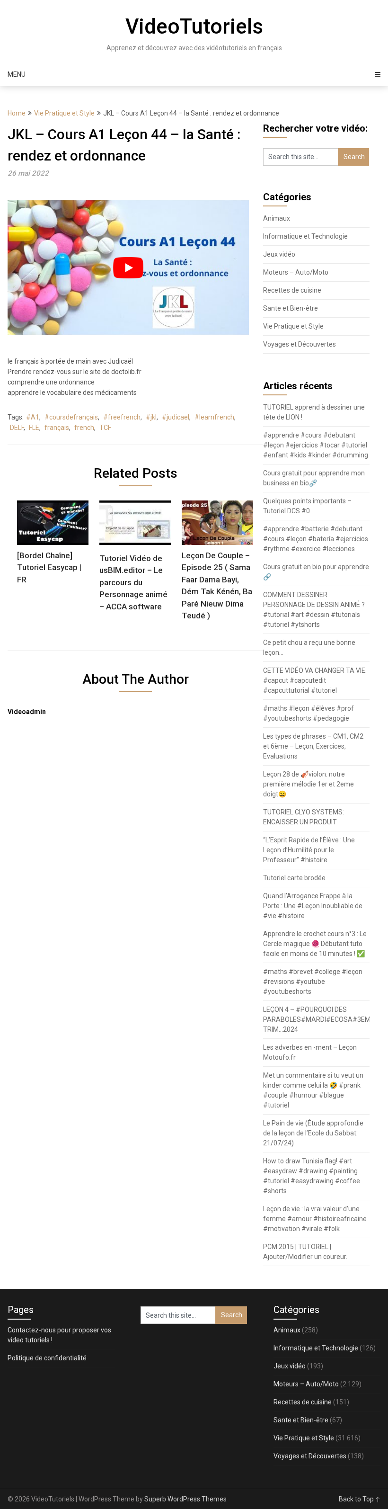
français (56, 427)
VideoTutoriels (194, 26)
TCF (105, 427)
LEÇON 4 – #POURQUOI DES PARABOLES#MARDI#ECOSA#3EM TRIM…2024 (316, 1019)
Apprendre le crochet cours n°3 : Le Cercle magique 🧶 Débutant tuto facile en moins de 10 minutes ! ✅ (315, 943)
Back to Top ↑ (359, 1499)
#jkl (151, 417)
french (84, 427)
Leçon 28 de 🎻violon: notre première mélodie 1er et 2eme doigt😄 (308, 784)
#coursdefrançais (71, 417)
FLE (34, 427)
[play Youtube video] (128, 268)
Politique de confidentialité (47, 1358)
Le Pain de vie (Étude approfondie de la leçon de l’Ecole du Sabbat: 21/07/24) (313, 1133)
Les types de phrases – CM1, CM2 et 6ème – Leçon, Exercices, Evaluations (313, 746)
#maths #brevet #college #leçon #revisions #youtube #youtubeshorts (312, 981)
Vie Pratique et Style (64, 113)
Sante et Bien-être (290, 308)
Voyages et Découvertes (299, 344)
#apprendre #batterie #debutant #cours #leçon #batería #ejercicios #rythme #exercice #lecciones (315, 539)
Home (17, 113)
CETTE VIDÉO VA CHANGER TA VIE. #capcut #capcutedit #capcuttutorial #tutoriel (315, 680)
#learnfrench (214, 417)
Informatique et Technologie (305, 236)
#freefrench (122, 417)
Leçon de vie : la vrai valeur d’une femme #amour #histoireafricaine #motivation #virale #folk (315, 1218)
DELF (17, 427)
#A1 (32, 417)
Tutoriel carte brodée (294, 878)
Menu (17, 74)
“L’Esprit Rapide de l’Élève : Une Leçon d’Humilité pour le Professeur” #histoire (309, 850)
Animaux (276, 218)
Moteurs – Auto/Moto (295, 272)
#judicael (175, 417)
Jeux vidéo (279, 254)
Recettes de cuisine (292, 290)
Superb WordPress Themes (185, 1499)
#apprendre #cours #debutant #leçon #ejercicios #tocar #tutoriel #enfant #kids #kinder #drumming (315, 445)
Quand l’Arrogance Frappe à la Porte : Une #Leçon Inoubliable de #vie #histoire (312, 906)
